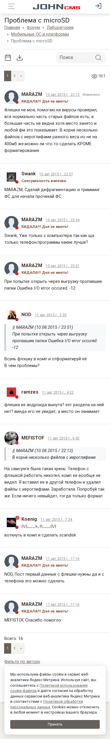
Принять (55, 724)
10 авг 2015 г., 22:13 (63, 95)
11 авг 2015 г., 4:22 (58, 392)
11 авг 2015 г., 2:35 (51, 315)
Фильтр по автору (22, 661)
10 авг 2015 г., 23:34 (62, 220)
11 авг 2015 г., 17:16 (62, 559)
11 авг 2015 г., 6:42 (63, 438)
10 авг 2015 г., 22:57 (56, 174)
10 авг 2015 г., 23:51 (62, 266)
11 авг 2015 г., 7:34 (56, 520)
